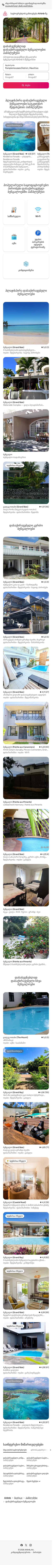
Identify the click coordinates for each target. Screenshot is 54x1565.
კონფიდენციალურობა (20, 1552)
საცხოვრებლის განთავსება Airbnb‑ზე (28, 13)
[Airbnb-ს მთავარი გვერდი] (5, 13)
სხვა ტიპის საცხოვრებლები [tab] (15, 1450)
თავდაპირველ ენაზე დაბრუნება (19, 6)
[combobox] (26, 68)
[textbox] (14, 77)
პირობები (37, 1552)
